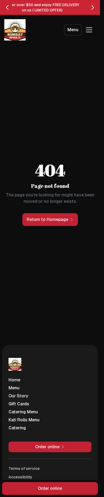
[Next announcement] (92, 7)
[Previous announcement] (7, 7)
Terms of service (24, 468)
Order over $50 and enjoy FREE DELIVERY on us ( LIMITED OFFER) (42, 7)
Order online (50, 488)
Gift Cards (19, 404)
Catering (17, 428)
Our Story (18, 396)
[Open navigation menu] (89, 30)
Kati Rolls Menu (24, 420)
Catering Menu (23, 412)
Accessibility (20, 477)
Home (14, 380)
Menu (72, 30)
